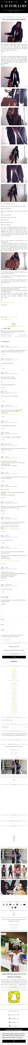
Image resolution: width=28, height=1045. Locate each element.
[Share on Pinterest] (9, 328)
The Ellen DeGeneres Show (9, 302)
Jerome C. (7, 547)
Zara (12, 332)
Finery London (14, 683)
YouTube (15, 1026)
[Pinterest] (6, 1)
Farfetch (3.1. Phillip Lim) (14, 680)
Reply (3, 354)
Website (3, 629)
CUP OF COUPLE (8, 358)
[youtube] (24, 904)
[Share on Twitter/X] (7, 328)
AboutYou (14, 674)
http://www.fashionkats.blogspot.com (10, 414)
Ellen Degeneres (20, 330)
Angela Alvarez (9, 501)
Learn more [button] (19, 1037)
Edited (14, 672)
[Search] (16, 1)
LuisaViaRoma (14, 700)
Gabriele (7, 432)
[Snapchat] (20, 326)
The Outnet (14, 671)
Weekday (14, 689)
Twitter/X (14, 1011)
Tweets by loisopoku (14, 817)
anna (6, 372)
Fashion (19, 16)
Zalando (14, 688)
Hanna (6, 567)
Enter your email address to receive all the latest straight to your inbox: (14, 920)
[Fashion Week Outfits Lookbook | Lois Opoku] (14, 871)
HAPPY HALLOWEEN (6, 335)
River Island (14, 675)
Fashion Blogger (5, 331)
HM (10, 331)
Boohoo (14, 695)
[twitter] (4, 904)
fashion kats (8, 405)
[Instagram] (4, 1)
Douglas (14, 669)
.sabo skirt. (8, 517)
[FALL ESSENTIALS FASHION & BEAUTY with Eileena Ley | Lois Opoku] (14, 887)
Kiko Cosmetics (14, 677)
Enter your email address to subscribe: (14, 746)
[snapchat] (21, 904)
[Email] (15, 907)
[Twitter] (1, 1)
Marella (7, 535)
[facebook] (10, 904)
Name (3, 619)
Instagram (14, 1014)
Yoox (14, 691)
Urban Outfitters (14, 694)
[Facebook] (11, 1)
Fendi (14, 697)
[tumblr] (22, 326)
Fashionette (14, 703)
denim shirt (12, 330)
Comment (4, 604)
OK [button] (14, 1041)
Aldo (14, 701)
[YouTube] (9, 1)
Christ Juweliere (14, 707)
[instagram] (7, 904)
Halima (6, 345)
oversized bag (6, 332)
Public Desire (14, 709)
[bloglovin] (14, 904)
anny (6, 421)
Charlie (7, 485)
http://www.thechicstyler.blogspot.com (10, 560)
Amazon (14, 668)
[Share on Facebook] (5, 328)
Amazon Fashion (14, 685)
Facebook (14, 1018)
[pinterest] (17, 904)
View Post (14, 987)
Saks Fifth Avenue (14, 712)
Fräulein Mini (8, 443)
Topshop (14, 686)
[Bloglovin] (14, 1)
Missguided (14, 692)
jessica (7, 472)
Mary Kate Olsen (21, 331)
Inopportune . (8, 584)
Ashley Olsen (5, 330)
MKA (2, 332)
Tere (6, 391)
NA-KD (14, 713)
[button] (26, 1)
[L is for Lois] (14, 5)
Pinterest (14, 1022)
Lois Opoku (14, 331)
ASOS (14, 682)
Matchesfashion (14, 698)
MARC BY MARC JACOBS (20, 335)
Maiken (7, 456)
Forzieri (14, 678)
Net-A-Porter (14, 706)
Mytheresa (14, 704)
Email (2, 624)
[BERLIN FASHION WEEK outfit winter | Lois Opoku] (14, 766)
